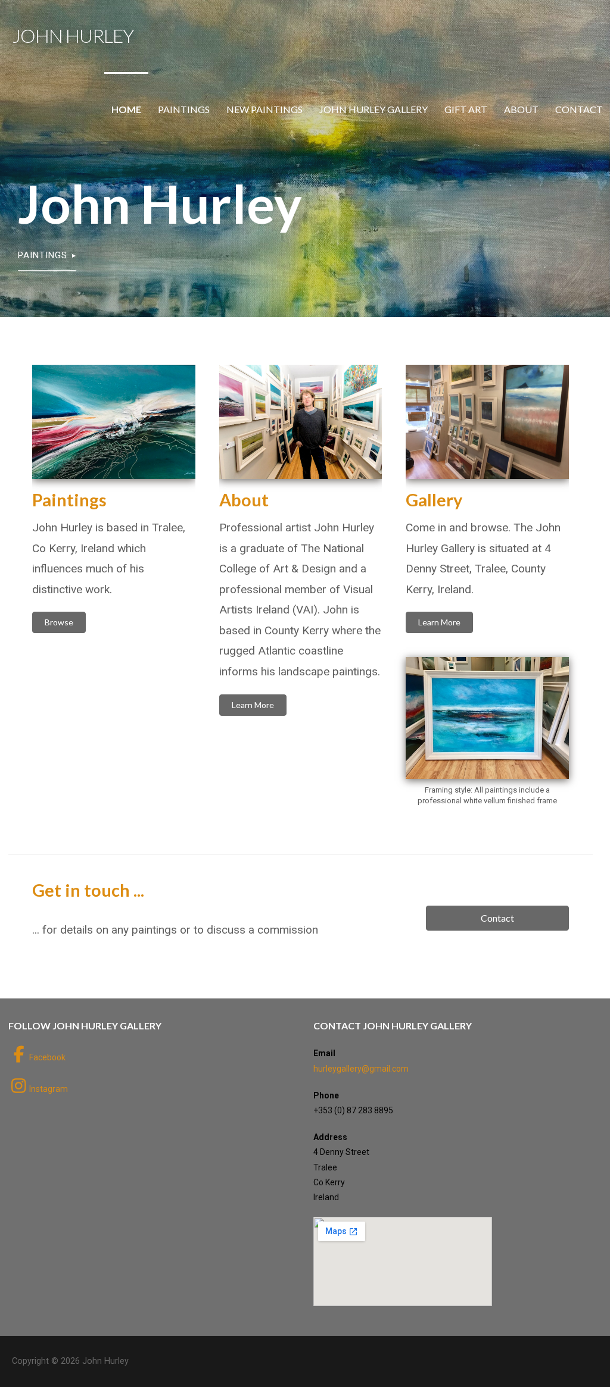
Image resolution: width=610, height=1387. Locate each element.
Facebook (47, 1057)
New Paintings (264, 109)
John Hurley (72, 35)
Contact (579, 109)
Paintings (184, 109)
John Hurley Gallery (373, 109)
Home (126, 109)
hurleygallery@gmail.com (361, 1068)
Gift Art (465, 109)
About (521, 109)
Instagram (48, 1089)
